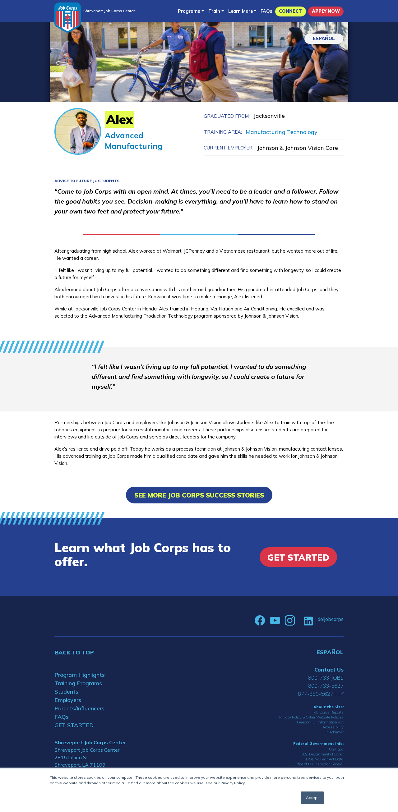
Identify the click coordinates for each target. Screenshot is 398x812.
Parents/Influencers (79, 708)
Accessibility (333, 727)
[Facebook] (260, 620)
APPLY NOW (326, 11)
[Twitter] (299, 620)
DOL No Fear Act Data (325, 759)
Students (66, 691)
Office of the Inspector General (319, 764)
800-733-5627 (326, 685)
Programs (189, 11)
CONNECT (290, 11)
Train (214, 11)
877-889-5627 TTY (321, 693)
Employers (67, 700)
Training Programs (78, 683)
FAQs (266, 11)
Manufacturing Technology (281, 131)
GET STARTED (74, 725)
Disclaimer (335, 732)
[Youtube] (275, 620)
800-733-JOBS (326, 677)
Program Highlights (79, 674)
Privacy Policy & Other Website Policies (311, 717)
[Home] (67, 17)
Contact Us (329, 669)
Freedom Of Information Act (320, 722)
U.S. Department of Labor (322, 754)
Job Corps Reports (328, 712)
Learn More (240, 11)
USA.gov (336, 749)
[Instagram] (290, 620)
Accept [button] (312, 797)
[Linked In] (308, 620)
